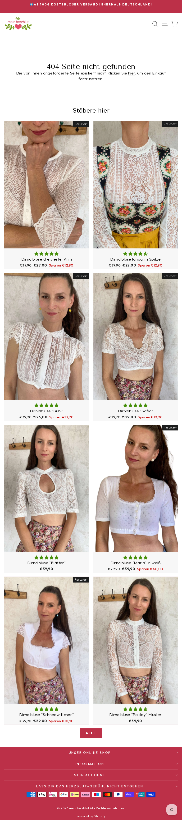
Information (90, 764)
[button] (46, 253)
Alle (91, 733)
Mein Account (90, 775)
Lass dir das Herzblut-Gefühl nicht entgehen (89, 786)
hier (131, 72)
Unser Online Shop (90, 753)
